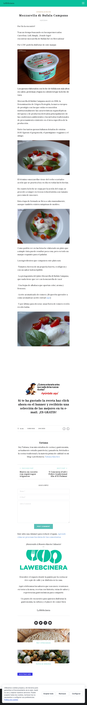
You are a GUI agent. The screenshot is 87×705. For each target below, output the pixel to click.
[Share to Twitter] (68, 428)
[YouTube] (50, 623)
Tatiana (43, 442)
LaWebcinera (8, 3)
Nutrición (47, 12)
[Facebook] (36, 623)
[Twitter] (41, 623)
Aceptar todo (48, 694)
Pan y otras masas (43, 643)
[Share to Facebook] (64, 428)
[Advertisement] (36, 365)
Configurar (76, 694)
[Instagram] (45, 623)
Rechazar (62, 694)
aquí (48, 298)
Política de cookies (11, 700)
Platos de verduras (43, 664)
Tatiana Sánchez (52, 456)
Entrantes (39, 12)
